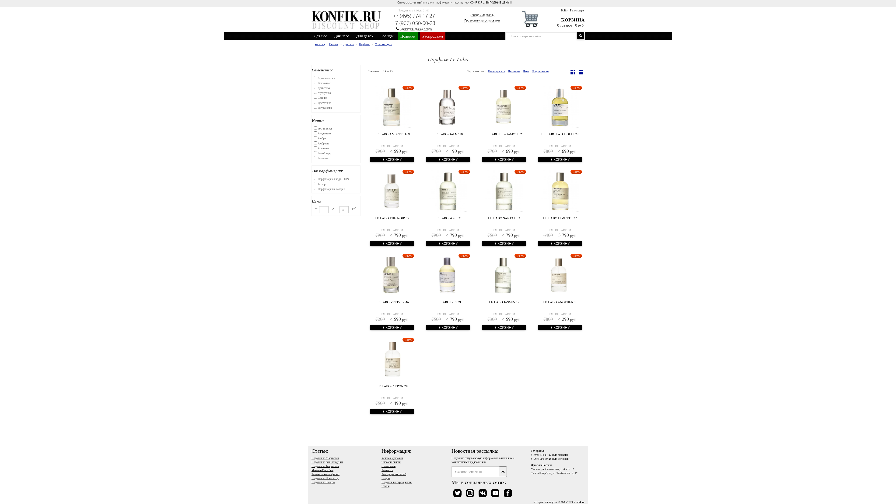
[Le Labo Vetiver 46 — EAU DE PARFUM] (392, 274)
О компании (389, 466)
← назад (320, 44)
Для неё (320, 35)
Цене (526, 71)
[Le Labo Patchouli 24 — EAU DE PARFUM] (560, 106)
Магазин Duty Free (322, 470)
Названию (514, 71)
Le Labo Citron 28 (392, 386)
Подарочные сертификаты (397, 482)
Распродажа (432, 36)
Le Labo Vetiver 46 (392, 302)
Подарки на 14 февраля (325, 466)
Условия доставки (392, 458)
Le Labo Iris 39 (448, 302)
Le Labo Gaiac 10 (448, 134)
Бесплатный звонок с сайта (416, 29)
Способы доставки (482, 15)
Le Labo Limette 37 (560, 218)
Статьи (385, 486)
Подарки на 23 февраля (325, 458)
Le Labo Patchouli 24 (560, 134)
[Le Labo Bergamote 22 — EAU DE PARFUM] (504, 106)
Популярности (496, 71)
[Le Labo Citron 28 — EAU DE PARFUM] (392, 358)
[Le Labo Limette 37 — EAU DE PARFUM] (560, 190)
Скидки (386, 478)
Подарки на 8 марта (323, 482)
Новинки (407, 36)
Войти (564, 10)
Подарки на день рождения (327, 462)
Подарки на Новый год (325, 478)
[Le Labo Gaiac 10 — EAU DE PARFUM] (448, 106)
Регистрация (577, 10)
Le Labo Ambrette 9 (392, 134)
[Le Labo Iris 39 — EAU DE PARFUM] (448, 274)
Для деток (364, 35)
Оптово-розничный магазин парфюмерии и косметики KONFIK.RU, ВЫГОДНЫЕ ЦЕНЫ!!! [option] (430, 2)
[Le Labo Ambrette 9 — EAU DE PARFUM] (392, 106)
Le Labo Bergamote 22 (504, 134)
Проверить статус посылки (482, 20)
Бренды (386, 35)
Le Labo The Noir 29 (392, 218)
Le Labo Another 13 (560, 302)
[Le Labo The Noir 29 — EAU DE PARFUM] (392, 190)
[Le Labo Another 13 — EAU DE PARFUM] (560, 274)
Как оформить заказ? (394, 474)
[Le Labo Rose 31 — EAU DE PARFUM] (448, 190)
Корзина (572, 19)
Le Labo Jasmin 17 (504, 302)
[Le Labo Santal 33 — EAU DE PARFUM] (504, 190)
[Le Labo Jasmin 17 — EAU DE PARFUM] (504, 274)
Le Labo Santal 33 (504, 218)
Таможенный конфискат (326, 474)
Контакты (387, 470)
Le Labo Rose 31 (448, 218)
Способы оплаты (391, 462)
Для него (341, 35)
